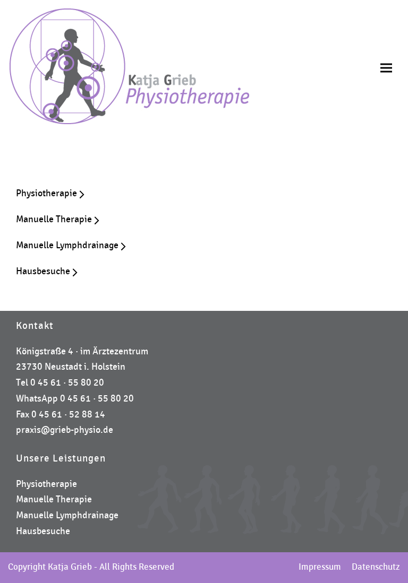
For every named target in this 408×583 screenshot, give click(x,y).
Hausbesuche (43, 531)
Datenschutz (376, 567)
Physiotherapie (46, 484)
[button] (386, 67)
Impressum (320, 567)
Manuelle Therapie (54, 499)
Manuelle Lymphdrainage (67, 515)
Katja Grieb (70, 567)
